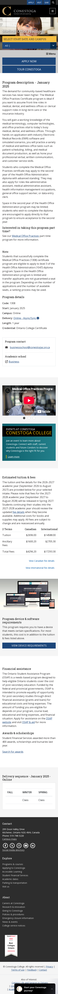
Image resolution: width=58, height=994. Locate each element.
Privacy (49, 966)
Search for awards (12, 751)
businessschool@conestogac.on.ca (30, 347)
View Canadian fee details (41, 560)
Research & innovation (13, 906)
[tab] (24, 418)
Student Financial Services (15, 875)
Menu (52, 53)
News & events (10, 921)
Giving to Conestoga (12, 910)
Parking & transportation (14, 882)
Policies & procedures (13, 914)
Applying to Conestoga (13, 867)
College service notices (13, 925)
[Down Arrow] (53, 45)
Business (14, 361)
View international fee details (40, 567)
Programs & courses (12, 864)
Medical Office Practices (25, 236)
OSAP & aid (28, 722)
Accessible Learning (12, 871)
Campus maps (9, 839)
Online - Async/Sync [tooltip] (25, 318)
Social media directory (13, 850)
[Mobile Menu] (52, 11)
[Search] (53, 2)
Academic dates (10, 879)
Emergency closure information (18, 918)
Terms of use (18, 969)
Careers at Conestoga (13, 903)
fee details (18, 512)
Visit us (5, 886)
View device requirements (29, 645)
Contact (43, 969)
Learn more (13, 456)
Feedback (32, 969)
